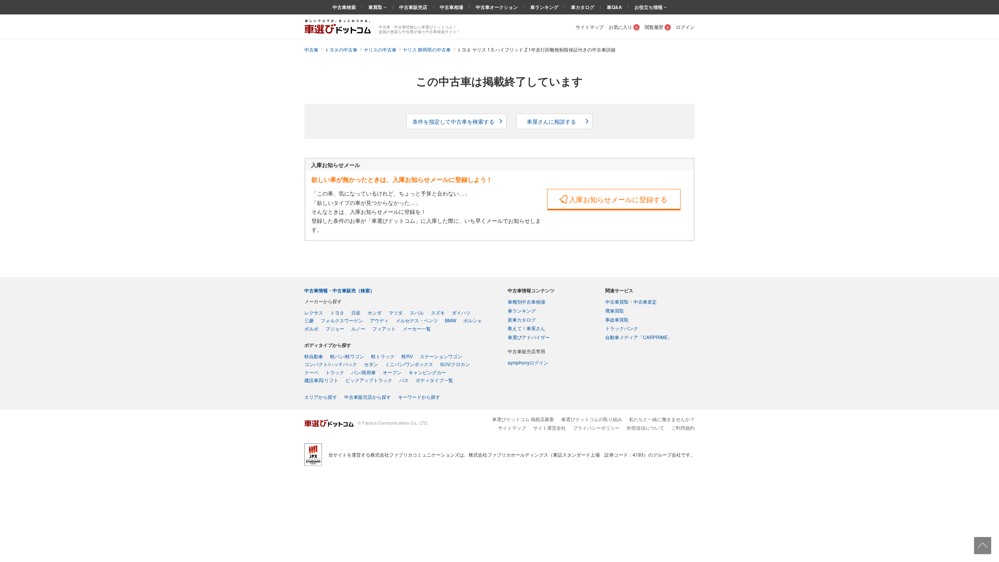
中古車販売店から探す (367, 396)
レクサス (313, 312)
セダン (371, 364)
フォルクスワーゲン (342, 320)
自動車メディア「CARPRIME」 (638, 337)
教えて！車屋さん (526, 328)
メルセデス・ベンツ (417, 320)
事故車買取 (617, 319)
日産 (356, 312)
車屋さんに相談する (551, 121)
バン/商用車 (363, 372)
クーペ (311, 372)
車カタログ (582, 7)
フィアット (384, 328)
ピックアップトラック (368, 380)
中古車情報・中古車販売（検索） (339, 290)
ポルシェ (472, 320)
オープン (392, 372)
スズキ (438, 312)
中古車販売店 (413, 7)
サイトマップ (590, 26)
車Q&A (614, 7)
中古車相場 (451, 7)
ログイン (685, 26)
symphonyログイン (528, 362)
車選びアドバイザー (529, 337)
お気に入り (623, 26)
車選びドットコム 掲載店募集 (523, 419)
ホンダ (375, 312)
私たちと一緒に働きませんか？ (662, 419)
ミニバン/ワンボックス (409, 364)
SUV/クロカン (455, 364)
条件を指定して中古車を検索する (453, 121)
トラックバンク (621, 328)
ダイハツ (461, 312)
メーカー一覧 (417, 328)
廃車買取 (614, 310)
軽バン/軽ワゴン (347, 356)
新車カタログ (522, 319)
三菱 (309, 320)
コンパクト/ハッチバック (330, 364)
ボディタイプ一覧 (434, 380)
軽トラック (383, 356)
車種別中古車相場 (526, 301)
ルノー (358, 328)
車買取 (376, 7)
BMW (450, 320)
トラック (334, 372)
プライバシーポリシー (596, 427)
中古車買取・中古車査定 (631, 301)
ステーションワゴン (441, 356)
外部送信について (645, 427)
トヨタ (337, 312)
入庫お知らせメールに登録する (618, 199)
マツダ (396, 312)
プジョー (334, 328)
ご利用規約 (683, 427)
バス (404, 380)
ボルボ (311, 328)
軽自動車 (313, 356)
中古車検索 (344, 7)
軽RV (407, 356)
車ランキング (544, 7)
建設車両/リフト (321, 380)
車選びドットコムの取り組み (591, 419)
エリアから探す (320, 396)
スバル (417, 312)
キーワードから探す (419, 396)
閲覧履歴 (657, 26)
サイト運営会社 (549, 427)
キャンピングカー (427, 372)
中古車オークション (497, 7)
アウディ (379, 320)
